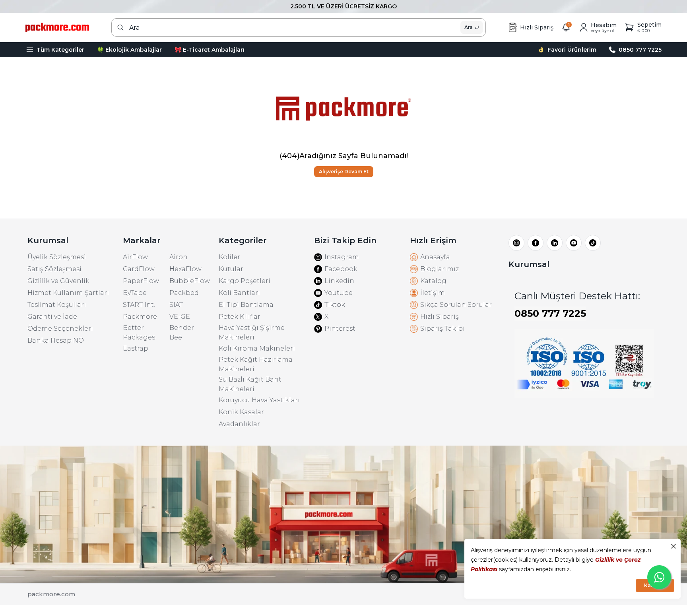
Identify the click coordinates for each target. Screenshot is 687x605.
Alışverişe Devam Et (344, 172)
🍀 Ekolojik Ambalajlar (129, 49)
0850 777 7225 (550, 313)
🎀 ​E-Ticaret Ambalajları (210, 49)
